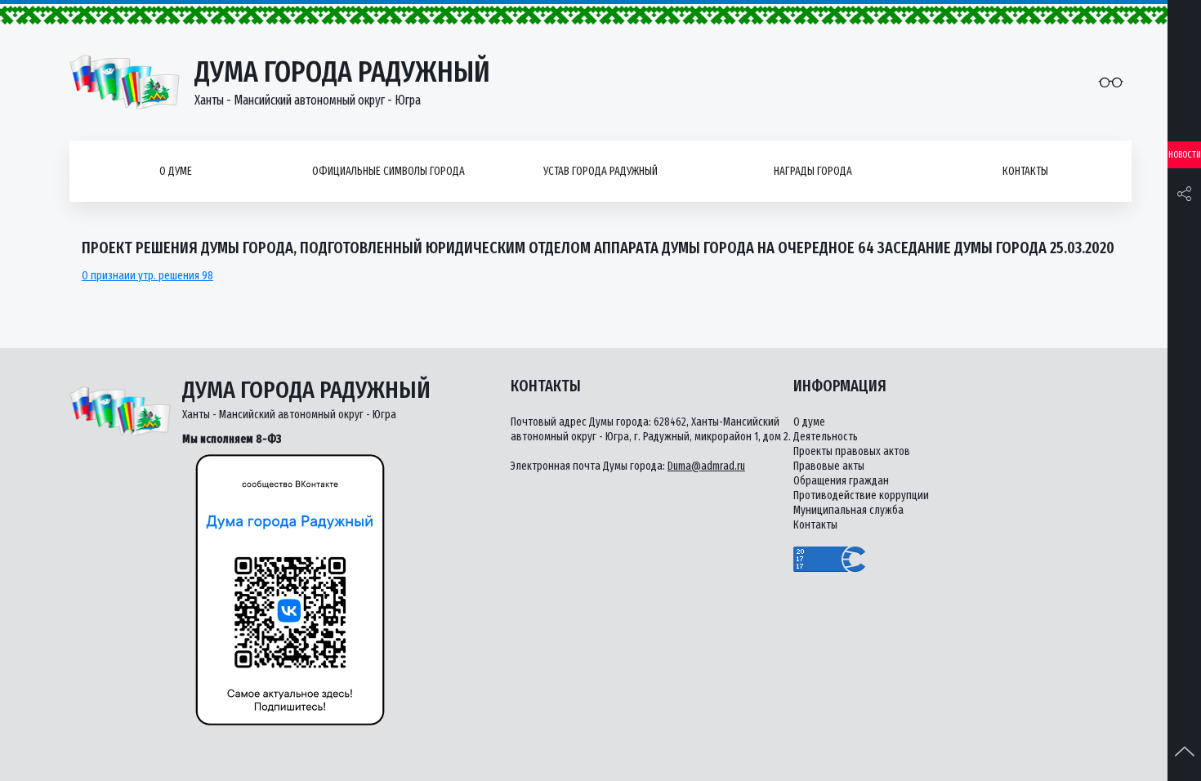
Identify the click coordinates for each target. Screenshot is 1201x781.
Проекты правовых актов (851, 451)
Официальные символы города (388, 171)
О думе (175, 171)
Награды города (813, 171)
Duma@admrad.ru (706, 466)
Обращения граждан (841, 481)
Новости (1184, 155)
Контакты (1025, 171)
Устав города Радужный (600, 171)
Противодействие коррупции (861, 495)
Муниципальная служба (848, 510)
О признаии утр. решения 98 (147, 276)
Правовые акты (828, 466)
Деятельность (825, 437)
